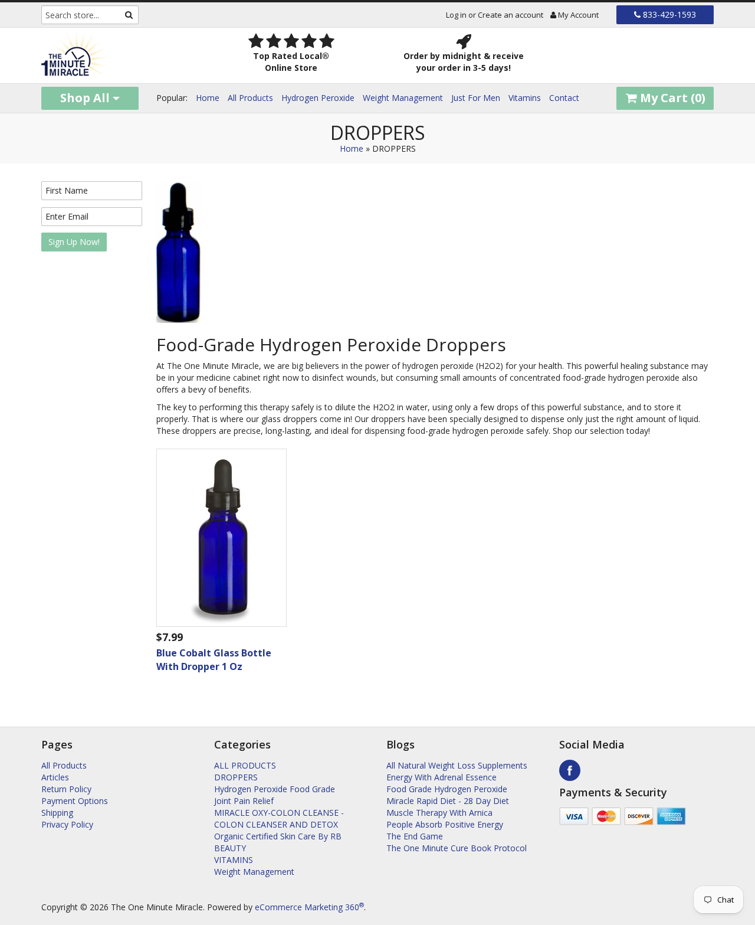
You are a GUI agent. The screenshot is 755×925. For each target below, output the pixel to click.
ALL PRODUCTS (245, 765)
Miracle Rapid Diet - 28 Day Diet (447, 800)
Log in (456, 14)
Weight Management (403, 97)
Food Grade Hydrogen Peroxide (446, 789)
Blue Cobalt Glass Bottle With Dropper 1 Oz (213, 659)
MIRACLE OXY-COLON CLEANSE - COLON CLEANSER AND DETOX (279, 818)
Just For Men (475, 97)
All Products (250, 97)
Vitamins (524, 97)
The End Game (414, 836)
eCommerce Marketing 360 (309, 907)
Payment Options (74, 800)
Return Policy (66, 789)
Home (207, 97)
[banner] (118, 55)
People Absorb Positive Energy (444, 824)
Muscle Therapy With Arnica (439, 812)
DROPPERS (236, 777)
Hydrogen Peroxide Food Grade (274, 789)
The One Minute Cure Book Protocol (456, 848)
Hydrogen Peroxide (317, 97)
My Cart (671, 98)
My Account (577, 14)
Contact (564, 97)
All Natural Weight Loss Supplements (456, 765)
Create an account (510, 14)
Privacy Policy (67, 824)
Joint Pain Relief (244, 800)
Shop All (86, 98)
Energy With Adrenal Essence (441, 777)
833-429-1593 (668, 14)
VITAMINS (233, 859)
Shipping (57, 812)
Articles (55, 777)
